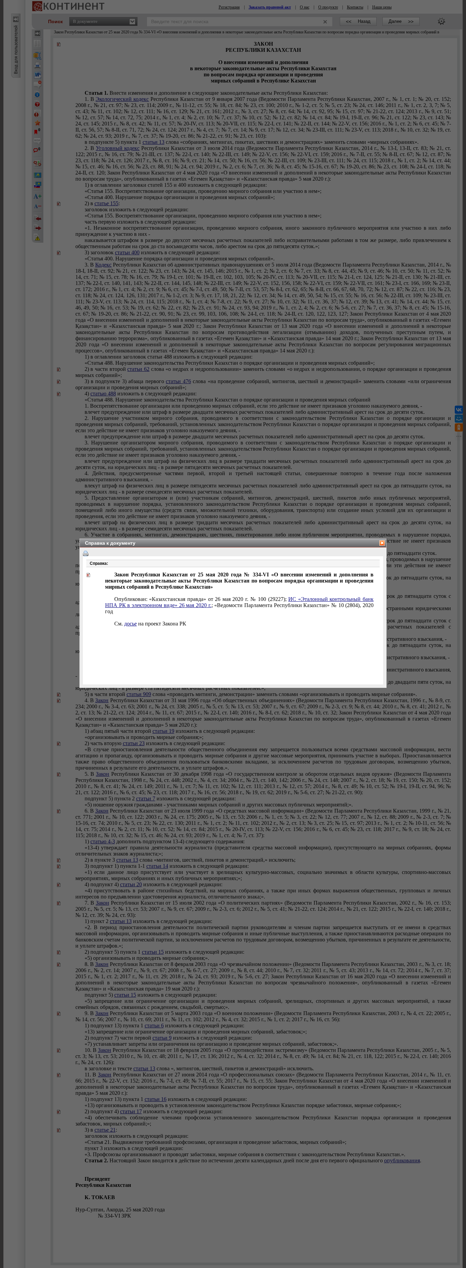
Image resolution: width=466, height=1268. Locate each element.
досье (130, 624)
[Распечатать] (85, 553)
